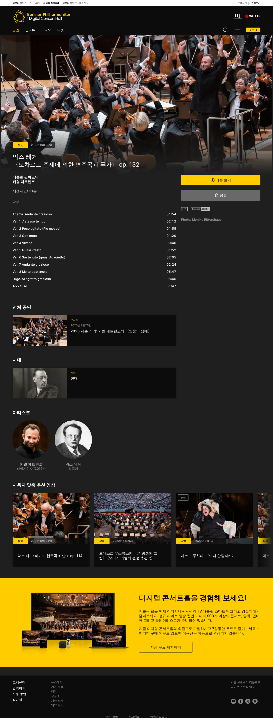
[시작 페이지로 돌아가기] (41, 16)
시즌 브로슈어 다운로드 (245, 682)
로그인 (253, 30)
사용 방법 (19, 694)
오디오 (46, 30)
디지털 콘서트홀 (51, 3)
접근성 (17, 700)
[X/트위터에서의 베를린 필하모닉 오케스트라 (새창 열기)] (247, 701)
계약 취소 (57, 705)
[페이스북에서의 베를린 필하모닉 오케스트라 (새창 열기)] (240, 701)
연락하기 (19, 688)
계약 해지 (57, 700)
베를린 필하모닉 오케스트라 (26, 3)
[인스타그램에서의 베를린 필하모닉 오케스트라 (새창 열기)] (255, 701)
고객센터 (242, 3)
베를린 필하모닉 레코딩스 (75, 3)
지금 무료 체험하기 (165, 647)
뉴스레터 (56, 682)
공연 (16, 30)
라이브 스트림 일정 (243, 686)
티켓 (60, 30)
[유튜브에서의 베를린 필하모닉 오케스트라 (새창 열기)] (233, 701)
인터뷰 (30, 30)
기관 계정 (57, 686)
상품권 (55, 696)
